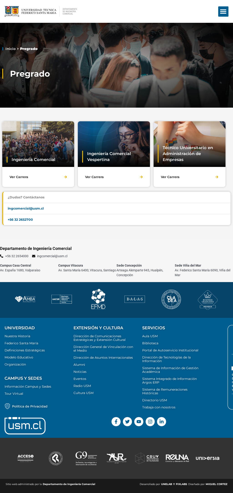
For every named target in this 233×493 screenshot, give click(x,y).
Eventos (79, 379)
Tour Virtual (14, 394)
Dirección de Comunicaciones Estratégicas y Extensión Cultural (99, 338)
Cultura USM (83, 393)
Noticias (79, 372)
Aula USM (150, 336)
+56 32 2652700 (20, 220)
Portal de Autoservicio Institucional (170, 350)
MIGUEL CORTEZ (216, 484)
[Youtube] (138, 421)
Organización (15, 364)
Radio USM (82, 386)
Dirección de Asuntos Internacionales (103, 357)
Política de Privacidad (30, 406)
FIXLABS (181, 484)
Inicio (10, 49)
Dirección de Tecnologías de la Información (166, 359)
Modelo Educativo (19, 357)
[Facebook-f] (116, 421)
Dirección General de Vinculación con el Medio (103, 349)
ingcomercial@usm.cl (26, 208)
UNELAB (166, 484)
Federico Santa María (21, 343)
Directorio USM (154, 400)
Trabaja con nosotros (158, 407)
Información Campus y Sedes (28, 386)
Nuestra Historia (17, 336)
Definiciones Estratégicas (25, 350)
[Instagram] (150, 421)
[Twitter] (127, 421)
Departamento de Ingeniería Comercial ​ (69, 484)
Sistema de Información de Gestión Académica (170, 370)
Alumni (79, 365)
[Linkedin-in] (161, 421)
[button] (223, 11)
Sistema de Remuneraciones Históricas (164, 391)
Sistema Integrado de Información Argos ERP (169, 380)
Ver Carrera (19, 177)
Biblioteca (150, 343)
